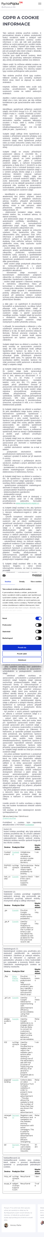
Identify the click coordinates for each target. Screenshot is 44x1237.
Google (15, 877)
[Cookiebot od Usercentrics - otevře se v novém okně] (32, 575)
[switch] (38, 625)
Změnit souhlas (9, 818)
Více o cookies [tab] (36, 581)
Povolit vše (22, 647)
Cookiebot (29, 825)
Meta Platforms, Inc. (15, 978)
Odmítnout (22, 660)
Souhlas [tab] (8, 581)
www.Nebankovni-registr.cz (27, 503)
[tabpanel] (19, 1218)
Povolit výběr (22, 654)
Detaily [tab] (22, 581)
